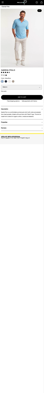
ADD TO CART (22, 97)
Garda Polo (6, 6)
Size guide (3, 91)
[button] (3, 2)
